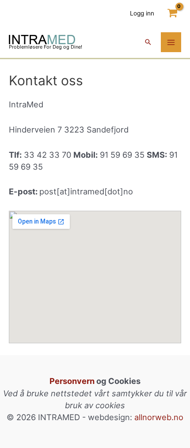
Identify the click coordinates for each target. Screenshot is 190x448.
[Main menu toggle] (171, 42)
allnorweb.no (158, 417)
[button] (148, 42)
